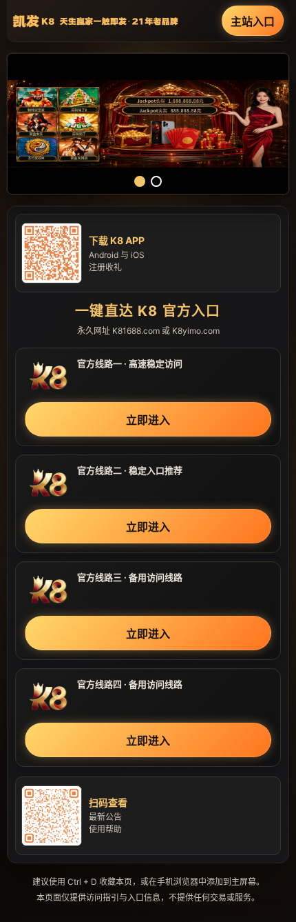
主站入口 (253, 21)
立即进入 (148, 420)
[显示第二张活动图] (156, 181)
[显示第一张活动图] (139, 181)
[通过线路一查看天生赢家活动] (148, 124)
